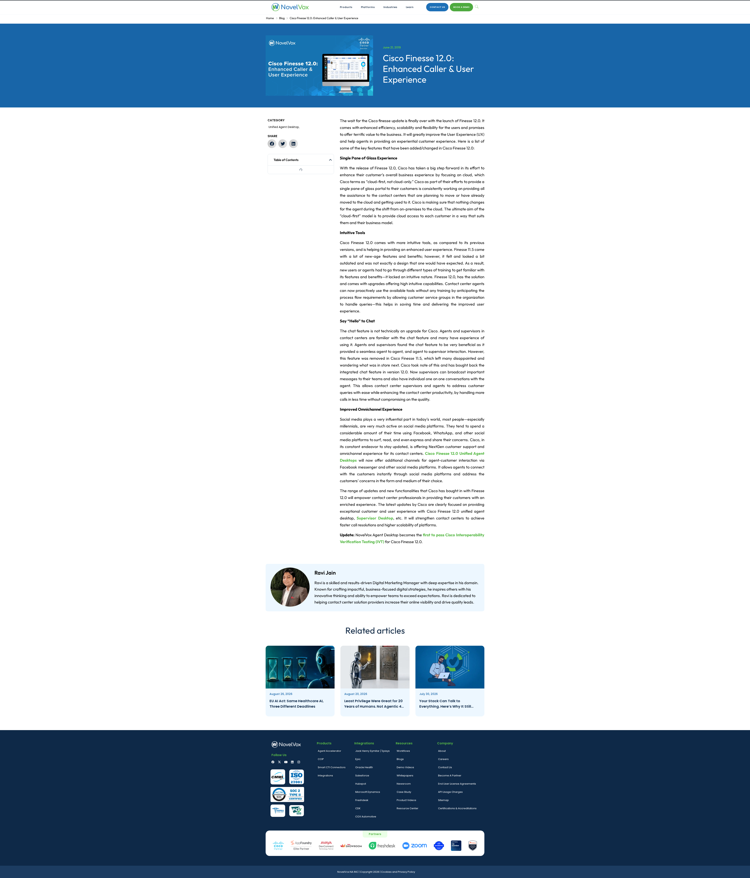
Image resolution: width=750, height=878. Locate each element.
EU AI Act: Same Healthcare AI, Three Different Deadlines (297, 703)
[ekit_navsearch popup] (477, 7)
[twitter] (279, 762)
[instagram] (298, 762)
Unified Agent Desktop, (284, 127)
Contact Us (437, 7)
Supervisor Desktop (375, 518)
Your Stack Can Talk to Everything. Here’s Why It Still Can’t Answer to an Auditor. (445, 703)
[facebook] (272, 762)
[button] (272, 143)
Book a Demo (461, 7)
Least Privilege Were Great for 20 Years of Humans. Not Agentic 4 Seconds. (373, 703)
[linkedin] (292, 762)
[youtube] (285, 762)
